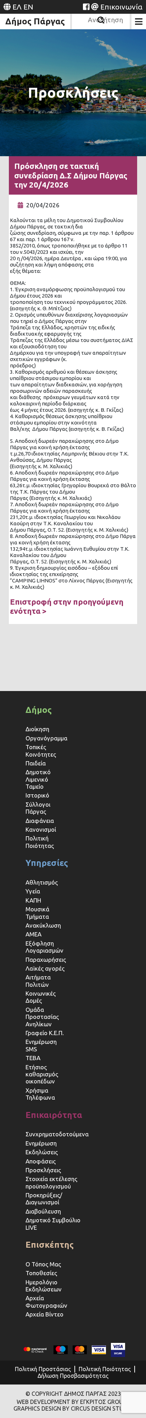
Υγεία (33, 891)
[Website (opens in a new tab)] (86, 6)
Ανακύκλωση (43, 925)
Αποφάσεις (41, 1161)
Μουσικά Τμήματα (37, 912)
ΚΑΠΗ (33, 900)
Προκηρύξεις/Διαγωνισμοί (44, 1198)
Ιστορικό (37, 795)
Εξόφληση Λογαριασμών (44, 947)
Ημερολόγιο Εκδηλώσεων (44, 1285)
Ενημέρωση (41, 1143)
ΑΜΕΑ (33, 934)
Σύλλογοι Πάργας (38, 808)
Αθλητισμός (42, 882)
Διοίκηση (37, 729)
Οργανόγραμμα (46, 738)
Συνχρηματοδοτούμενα (57, 1134)
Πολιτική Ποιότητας (40, 842)
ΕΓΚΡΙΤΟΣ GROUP (103, 1402)
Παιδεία (36, 763)
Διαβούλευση (43, 1211)
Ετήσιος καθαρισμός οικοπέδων (42, 1074)
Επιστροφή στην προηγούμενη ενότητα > (66, 606)
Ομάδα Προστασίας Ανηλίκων (42, 1016)
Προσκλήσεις (43, 1170)
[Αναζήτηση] (101, 20)
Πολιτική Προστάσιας (43, 1369)
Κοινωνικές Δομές (41, 997)
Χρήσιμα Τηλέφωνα (40, 1094)
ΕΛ (17, 6)
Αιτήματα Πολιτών (38, 981)
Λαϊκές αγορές (45, 968)
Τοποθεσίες (41, 1273)
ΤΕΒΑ (33, 1058)
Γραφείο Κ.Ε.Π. (45, 1032)
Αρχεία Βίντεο (44, 1314)
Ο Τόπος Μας (43, 1264)
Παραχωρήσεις (46, 959)
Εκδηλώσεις (42, 1152)
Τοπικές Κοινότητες (41, 750)
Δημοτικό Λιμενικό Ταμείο (38, 779)
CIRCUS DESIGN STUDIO (102, 1408)
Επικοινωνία (121, 6)
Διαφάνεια (40, 820)
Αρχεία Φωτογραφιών (46, 1301)
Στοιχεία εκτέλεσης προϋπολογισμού (51, 1182)
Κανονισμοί (41, 829)
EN (28, 6)
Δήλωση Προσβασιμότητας (73, 1376)
